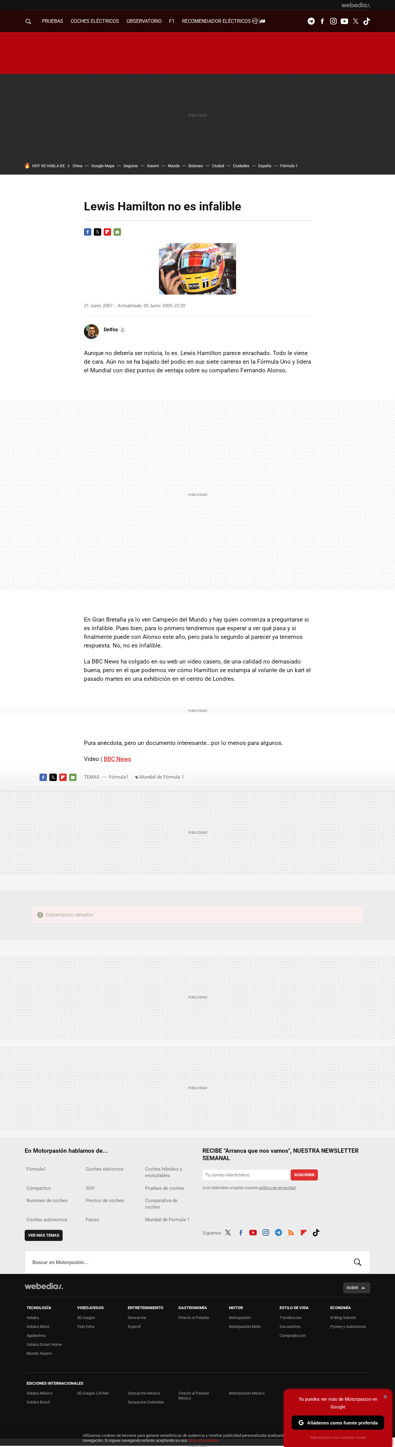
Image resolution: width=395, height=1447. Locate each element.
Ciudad (218, 165)
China (77, 165)
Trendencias (290, 1317)
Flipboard (107, 232)
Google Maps (102, 165)
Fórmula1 (118, 777)
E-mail (117, 232)
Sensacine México (144, 1393)
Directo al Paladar (193, 1317)
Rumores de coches (47, 1200)
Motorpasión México (246, 1393)
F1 (172, 21)
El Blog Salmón (343, 1317)
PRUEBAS (52, 21)
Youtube (344, 21)
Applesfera (36, 1335)
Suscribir (304, 1174)
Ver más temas (43, 1235)
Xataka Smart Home (44, 1344)
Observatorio (144, 21)
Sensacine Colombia (146, 1402)
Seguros (130, 165)
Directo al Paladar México (193, 1395)
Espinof (134, 1326)
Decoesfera (290, 1326)
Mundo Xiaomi (39, 1353)
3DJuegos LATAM (92, 1393)
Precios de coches (105, 1200)
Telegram (311, 21)
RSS (291, 1232)
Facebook (322, 21)
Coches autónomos (47, 1219)
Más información (203, 1440)
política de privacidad (277, 1187)
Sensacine (137, 1317)
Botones (196, 165)
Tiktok (366, 21)
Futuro (92, 1219)
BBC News (117, 759)
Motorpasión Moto (245, 1326)
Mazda (174, 165)
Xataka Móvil (38, 1326)
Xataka (33, 1317)
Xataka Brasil (38, 1402)
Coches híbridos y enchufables (163, 1172)
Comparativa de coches (161, 1204)
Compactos (39, 1188)
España (264, 165)
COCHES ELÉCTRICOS (95, 21)
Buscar (357, 1262)
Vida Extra (85, 1326)
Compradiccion (293, 1335)
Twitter (355, 21)
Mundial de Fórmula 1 (161, 777)
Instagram (333, 21)
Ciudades (241, 165)
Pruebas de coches (164, 1188)
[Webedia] (355, 5)
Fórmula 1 (288, 165)
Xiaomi (153, 165)
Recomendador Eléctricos (217, 21)
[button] (114, 330)
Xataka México (39, 1393)
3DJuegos (86, 1317)
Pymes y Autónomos (348, 1326)
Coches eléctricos (104, 1169)
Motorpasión (240, 1317)
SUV (90, 1188)
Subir (352, 1287)
